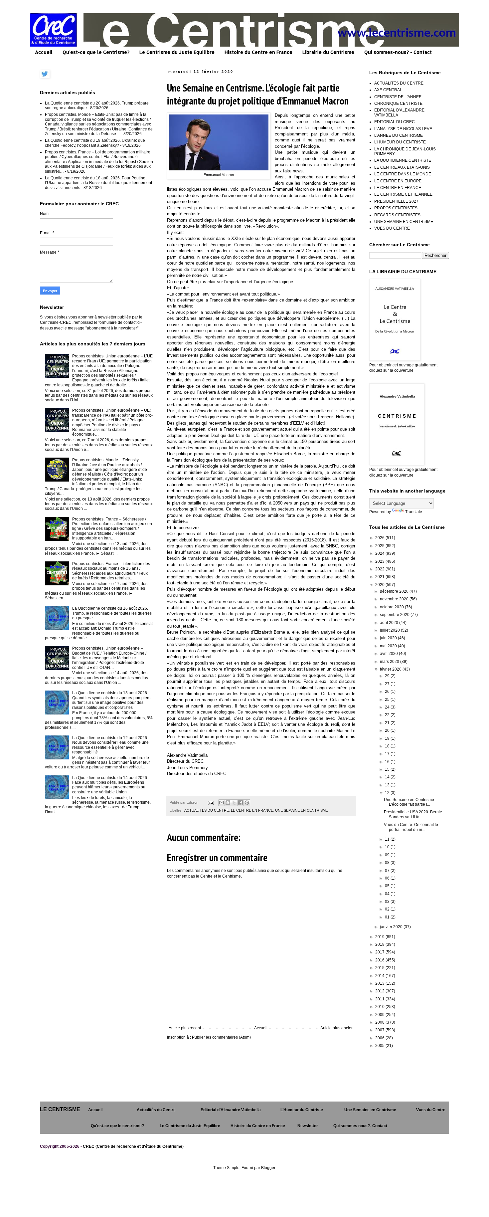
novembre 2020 (394, 599)
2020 (380, 584)
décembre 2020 (394, 591)
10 (388, 847)
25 (388, 699)
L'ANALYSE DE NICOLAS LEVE (403, 128)
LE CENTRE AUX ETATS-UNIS (402, 167)
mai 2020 (389, 646)
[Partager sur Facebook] (240, 802)
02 (388, 909)
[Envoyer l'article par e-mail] (210, 802)
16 (388, 761)
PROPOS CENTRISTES (395, 208)
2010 (380, 1006)
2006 (380, 1038)
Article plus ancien (337, 1028)
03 (388, 901)
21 (388, 722)
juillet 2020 (390, 630)
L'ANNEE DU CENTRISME (398, 135)
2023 (380, 561)
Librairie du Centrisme (328, 52)
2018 (380, 944)
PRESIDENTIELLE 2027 (396, 201)
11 (388, 839)
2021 (380, 576)
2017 (380, 952)
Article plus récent (185, 1028)
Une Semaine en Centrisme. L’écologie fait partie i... (409, 802)
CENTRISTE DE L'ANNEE (397, 97)
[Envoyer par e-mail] (221, 802)
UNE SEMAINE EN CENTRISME (301, 810)
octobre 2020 (392, 607)
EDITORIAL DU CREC (394, 121)
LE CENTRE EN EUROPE (397, 181)
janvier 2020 (392, 926)
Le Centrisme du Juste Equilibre (177, 52)
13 (388, 785)
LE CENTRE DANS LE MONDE (402, 174)
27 (388, 684)
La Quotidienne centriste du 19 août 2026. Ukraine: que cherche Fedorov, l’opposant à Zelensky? (95, 142)
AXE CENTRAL (388, 90)
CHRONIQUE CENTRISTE (398, 103)
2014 (380, 975)
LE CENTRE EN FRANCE (252, 810)
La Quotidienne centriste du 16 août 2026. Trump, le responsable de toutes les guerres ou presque (112, 613)
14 (388, 777)
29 (388, 676)
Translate (413, 511)
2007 (380, 1030)
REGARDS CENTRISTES (397, 215)
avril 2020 (389, 653)
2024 (380, 553)
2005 (380, 1045)
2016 (380, 960)
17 (388, 753)
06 (388, 878)
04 (388, 894)
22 (388, 714)
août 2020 (389, 622)
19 (388, 738)
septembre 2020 (395, 614)
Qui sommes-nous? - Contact (398, 52)
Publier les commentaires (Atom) (221, 1037)
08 (388, 862)
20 (388, 730)
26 (388, 691)
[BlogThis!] (228, 802)
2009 (380, 1014)
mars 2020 (390, 661)
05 (388, 886)
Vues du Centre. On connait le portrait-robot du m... (411, 827)
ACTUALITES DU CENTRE (206, 810)
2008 (380, 1022)
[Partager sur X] (234, 802)
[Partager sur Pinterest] (247, 802)
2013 (380, 983)
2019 (380, 936)
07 (388, 870)
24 (388, 707)
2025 (380, 545)
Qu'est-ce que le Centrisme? (96, 52)
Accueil (44, 52)
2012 (380, 991)
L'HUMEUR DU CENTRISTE (400, 142)
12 (388, 792)
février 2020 (391, 669)
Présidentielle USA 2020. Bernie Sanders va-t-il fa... (413, 814)
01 (388, 917)
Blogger (268, 1167)
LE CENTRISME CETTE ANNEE (403, 194)
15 (388, 769)
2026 (380, 537)
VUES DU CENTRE (392, 228)
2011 (380, 999)
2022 (380, 569)
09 (388, 855)
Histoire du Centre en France (258, 52)
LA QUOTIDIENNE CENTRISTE (402, 160)
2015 (380, 967)
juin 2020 (389, 638)
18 (388, 746)
